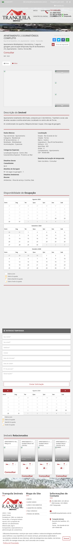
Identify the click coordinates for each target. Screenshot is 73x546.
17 (19, 215)
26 (9, 206)
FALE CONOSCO (32, 511)
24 (19, 218)
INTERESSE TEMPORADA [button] (14, 331)
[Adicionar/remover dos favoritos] (16, 442)
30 (46, 206)
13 (46, 212)
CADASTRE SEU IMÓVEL (40, 16)
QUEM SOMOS (31, 502)
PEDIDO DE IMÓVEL (33, 514)
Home (5, 27)
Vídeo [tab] (15, 63)
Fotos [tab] (7, 63)
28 (28, 206)
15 (64, 212)
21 (55, 215)
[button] (62, 72)
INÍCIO (35, 10)
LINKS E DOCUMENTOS (34, 505)
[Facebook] (67, 2)
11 (28, 212)
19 (37, 215)
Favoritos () (60, 6)
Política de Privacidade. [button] (11, 543)
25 (28, 218)
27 (19, 206)
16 (9, 215)
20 (46, 215)
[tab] (36, 331)
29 (37, 206)
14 (55, 212)
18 (28, 215)
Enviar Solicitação (36, 384)
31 (55, 206)
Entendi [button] (66, 538)
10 (19, 212)
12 (37, 212)
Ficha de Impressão (61, 44)
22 (64, 215)
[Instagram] (70, 2)
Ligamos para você (57, 2)
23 (9, 218)
